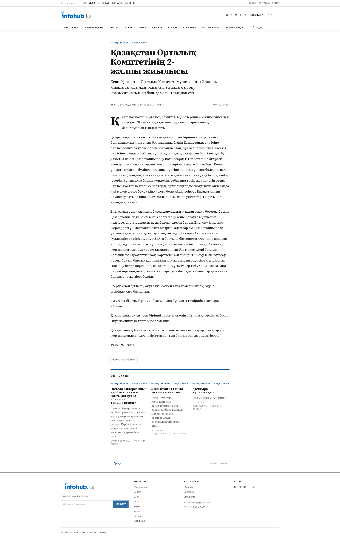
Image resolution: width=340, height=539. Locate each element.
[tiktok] (245, 14)
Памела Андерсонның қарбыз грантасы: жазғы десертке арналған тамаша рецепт (128, 396)
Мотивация (210, 27)
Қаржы (157, 27)
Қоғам (172, 27)
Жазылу (121, 504)
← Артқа (115, 463)
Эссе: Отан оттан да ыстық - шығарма (167, 390)
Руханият (190, 27)
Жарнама (189, 487)
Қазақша (255, 14)
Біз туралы (189, 496)
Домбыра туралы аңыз (203, 390)
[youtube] (236, 14)
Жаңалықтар (93, 27)
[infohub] (76, 14)
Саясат (114, 27)
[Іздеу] (253, 27)
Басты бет (71, 27)
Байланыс (189, 492)
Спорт (142, 27)
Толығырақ (232, 27)
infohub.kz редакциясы (126, 104)
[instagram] (226, 14)
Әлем (128, 27)
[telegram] (231, 14)
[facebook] (240, 14)
